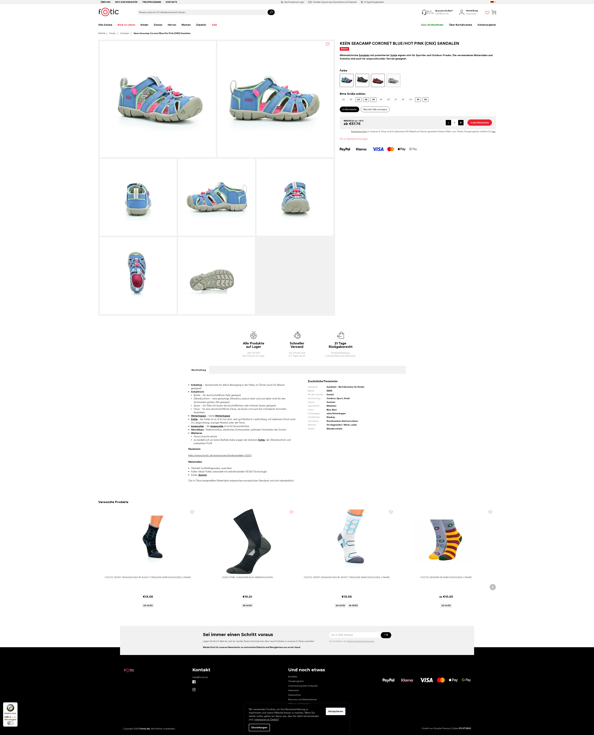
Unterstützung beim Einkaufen (303, 686)
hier (493, 131)
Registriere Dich (359, 131)
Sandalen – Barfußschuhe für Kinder (345, 387)
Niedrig (331, 417)
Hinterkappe (198, 415)
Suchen (271, 12)
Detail (146, 569)
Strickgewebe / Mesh (338, 425)
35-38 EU (353, 605)
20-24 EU (148, 605)
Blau (329, 409)
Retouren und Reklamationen (302, 699)
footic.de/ (194, 689)
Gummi (202, 475)
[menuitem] (105, 25)
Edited (461, 728)
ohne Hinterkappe (336, 413)
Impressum (293, 690)
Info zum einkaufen (126, 2)
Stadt (347, 398)
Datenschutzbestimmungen (360, 641)
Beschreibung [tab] (198, 370)
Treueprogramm (151, 2)
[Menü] (16, 704)
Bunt (334, 409)
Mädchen (331, 406)
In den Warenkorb (480, 122)
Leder (354, 425)
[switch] (10, 723)
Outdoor (331, 398)
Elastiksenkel (334, 421)
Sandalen (364, 55)
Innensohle (197, 426)
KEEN (329, 390)
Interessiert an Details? (266, 719)
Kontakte (171, 2)
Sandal (330, 394)
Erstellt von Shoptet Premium (436, 728)
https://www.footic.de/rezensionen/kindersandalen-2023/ (220, 455)
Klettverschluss (350, 421)
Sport (340, 398)
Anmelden (386, 635)
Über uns (105, 2)
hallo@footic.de (200, 677)
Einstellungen (259, 727)
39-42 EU (247, 605)
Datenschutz (294, 695)
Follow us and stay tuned (194, 681)
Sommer (331, 402)
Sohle (393, 55)
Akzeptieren (335, 711)
